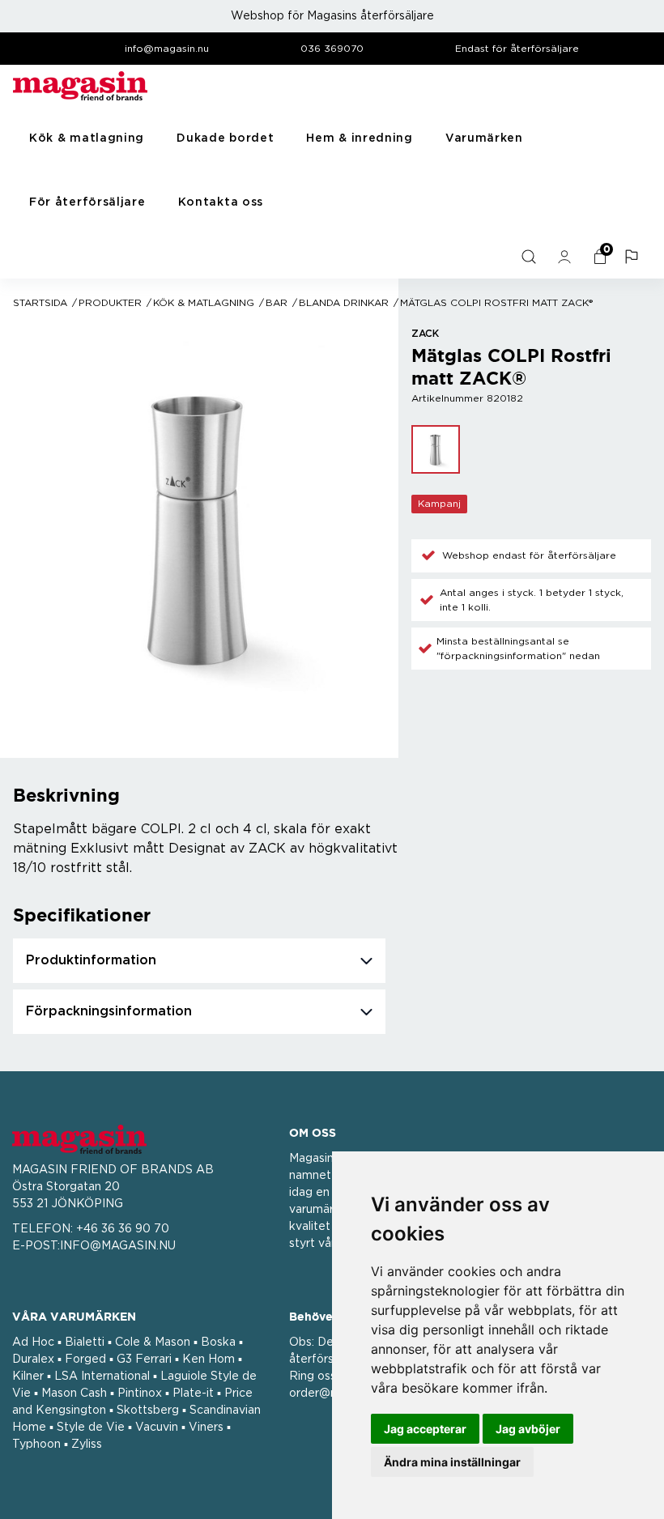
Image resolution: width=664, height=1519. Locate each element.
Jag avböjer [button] (528, 1429)
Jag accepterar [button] (425, 1429)
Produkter (110, 303)
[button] (633, 257)
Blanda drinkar (344, 303)
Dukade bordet (225, 138)
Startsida (40, 303)
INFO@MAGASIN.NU (118, 1246)
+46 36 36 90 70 (122, 1229)
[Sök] (530, 257)
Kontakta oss (220, 202)
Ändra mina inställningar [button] (452, 1462)
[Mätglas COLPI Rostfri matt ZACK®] (435, 449)
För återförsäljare (87, 202)
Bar (276, 303)
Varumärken (484, 138)
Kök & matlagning (86, 138)
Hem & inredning (359, 138)
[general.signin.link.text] (566, 257)
